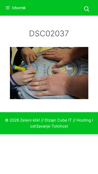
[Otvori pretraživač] (87, 9)
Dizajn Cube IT (58, 120)
